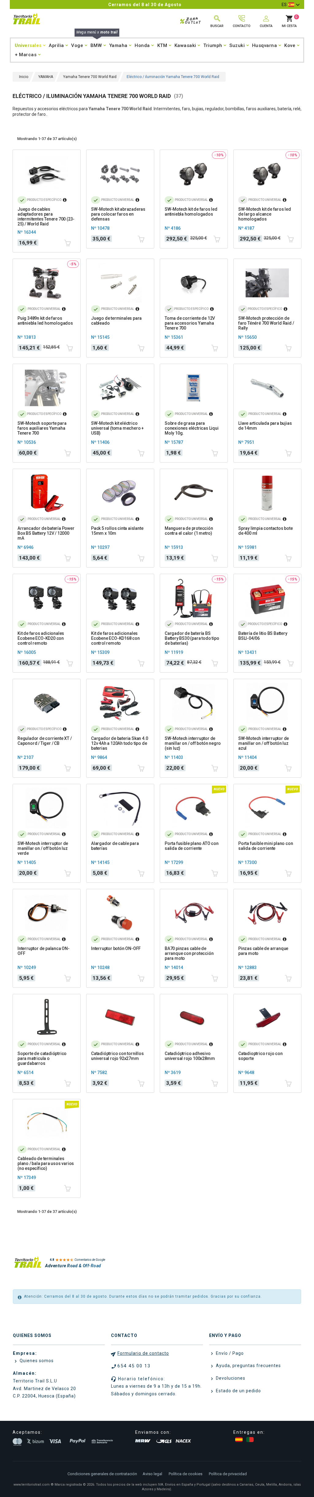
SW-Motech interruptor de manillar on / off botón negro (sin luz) (193, 743)
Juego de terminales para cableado (116, 321)
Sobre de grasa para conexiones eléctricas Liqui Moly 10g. (192, 428)
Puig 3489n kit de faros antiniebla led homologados (45, 321)
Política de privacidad (228, 1474)
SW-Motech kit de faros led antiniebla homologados (191, 212)
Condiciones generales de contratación (102, 1474)
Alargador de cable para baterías (115, 846)
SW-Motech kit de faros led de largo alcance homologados (264, 214)
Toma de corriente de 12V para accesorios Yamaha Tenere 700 (190, 323)
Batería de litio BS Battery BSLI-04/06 (262, 636)
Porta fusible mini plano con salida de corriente (265, 846)
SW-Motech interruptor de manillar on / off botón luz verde (42, 848)
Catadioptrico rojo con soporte (260, 1056)
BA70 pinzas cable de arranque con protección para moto (189, 953)
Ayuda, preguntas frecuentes (248, 1365)
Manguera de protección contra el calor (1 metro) (189, 531)
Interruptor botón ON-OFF (116, 948)
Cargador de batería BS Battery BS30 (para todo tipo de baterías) (192, 638)
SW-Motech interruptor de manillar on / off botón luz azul (263, 743)
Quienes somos (36, 1360)
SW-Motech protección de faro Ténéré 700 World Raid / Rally (266, 323)
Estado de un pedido (238, 1390)
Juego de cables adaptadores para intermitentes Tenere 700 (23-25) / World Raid (46, 216)
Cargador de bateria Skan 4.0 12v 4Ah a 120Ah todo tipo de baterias (119, 743)
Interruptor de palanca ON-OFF (43, 951)
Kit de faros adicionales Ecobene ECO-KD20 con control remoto (40, 638)
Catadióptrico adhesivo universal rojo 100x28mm (190, 1056)
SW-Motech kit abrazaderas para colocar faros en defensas (118, 214)
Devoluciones (230, 1378)
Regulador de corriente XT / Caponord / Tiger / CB (44, 741)
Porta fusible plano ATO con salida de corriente (192, 846)
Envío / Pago (229, 1353)
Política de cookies (185, 1474)
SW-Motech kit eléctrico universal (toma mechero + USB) (117, 428)
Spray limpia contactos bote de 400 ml (265, 531)
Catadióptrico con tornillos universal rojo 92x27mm (117, 1056)
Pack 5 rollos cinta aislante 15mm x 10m (117, 531)
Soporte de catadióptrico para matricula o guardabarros (42, 1058)
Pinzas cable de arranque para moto (263, 951)
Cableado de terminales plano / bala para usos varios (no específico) (45, 1163)
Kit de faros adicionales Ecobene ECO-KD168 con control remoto (115, 638)
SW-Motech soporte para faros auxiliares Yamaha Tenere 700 (42, 428)
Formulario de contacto (143, 1353)
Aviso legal (152, 1474)
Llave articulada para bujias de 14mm (265, 426)
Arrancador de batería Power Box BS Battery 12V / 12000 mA (46, 533)
